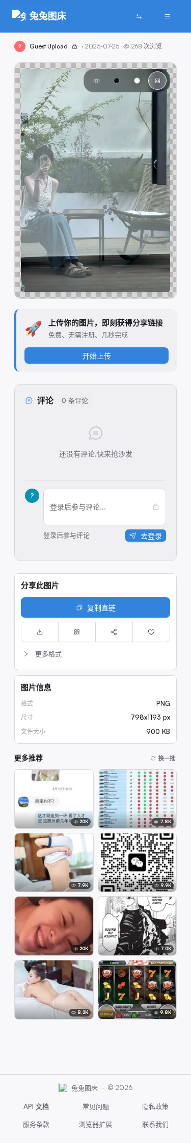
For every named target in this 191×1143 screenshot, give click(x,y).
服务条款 (36, 1124)
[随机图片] (139, 16)
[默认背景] (96, 80)
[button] (95, 654)
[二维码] (77, 632)
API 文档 (36, 1106)
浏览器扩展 (95, 1124)
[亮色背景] (137, 80)
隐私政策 (155, 1106)
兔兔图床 (48, 15)
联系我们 (155, 1124)
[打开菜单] (167, 16)
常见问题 (96, 1106)
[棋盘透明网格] (157, 80)
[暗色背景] (116, 80)
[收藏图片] (151, 632)
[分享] (114, 632)
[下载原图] (40, 632)
